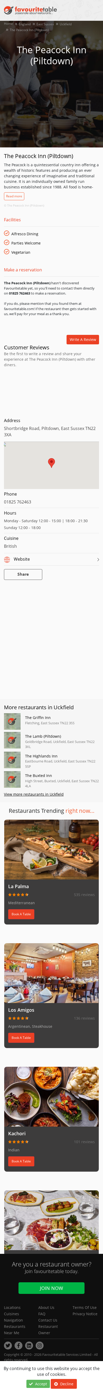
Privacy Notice (85, 1313)
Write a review (83, 339)
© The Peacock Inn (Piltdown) (24, 205)
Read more (14, 196)
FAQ (41, 1313)
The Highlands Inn (41, 756)
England (25, 24)
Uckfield (66, 24)
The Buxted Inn (38, 775)
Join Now (51, 1288)
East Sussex (45, 24)
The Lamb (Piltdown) (43, 736)
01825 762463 (17, 502)
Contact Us (47, 1320)
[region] (51, 468)
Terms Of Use (85, 1307)
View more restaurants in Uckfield (34, 794)
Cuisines (11, 1313)
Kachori (17, 1133)
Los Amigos (21, 1010)
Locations (12, 1307)
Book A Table (21, 914)
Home (8, 23)
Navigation (13, 1320)
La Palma (18, 886)
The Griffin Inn (38, 717)
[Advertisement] (51, 391)
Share (23, 574)
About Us (46, 1307)
